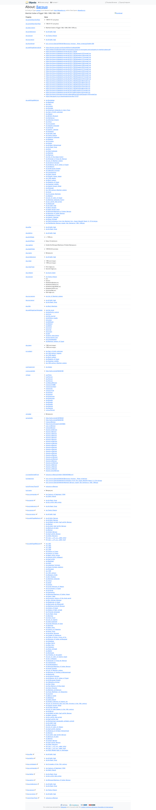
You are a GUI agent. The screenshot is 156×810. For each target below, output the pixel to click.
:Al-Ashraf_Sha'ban (52, 163)
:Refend (49, 324)
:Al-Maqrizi (50, 166)
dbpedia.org (81, 10)
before (29, 233)
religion (29, 273)
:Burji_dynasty (51, 207)
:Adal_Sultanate (51, 151)
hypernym (30, 367)
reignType (30, 267)
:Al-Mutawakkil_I (52, 664)
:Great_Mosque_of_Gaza (54, 623)
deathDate (30, 249)
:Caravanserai (51, 172)
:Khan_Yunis (50, 631)
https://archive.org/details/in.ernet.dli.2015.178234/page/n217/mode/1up (68, 69)
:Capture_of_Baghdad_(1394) (55, 494)
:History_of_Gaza (52, 551)
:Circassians (50, 124)
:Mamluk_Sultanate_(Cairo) (55, 200)
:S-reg (48, 330)
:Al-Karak (49, 128)
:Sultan (49, 143)
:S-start (49, 332)
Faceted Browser (112, 2)
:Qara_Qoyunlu (51, 688)
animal (38, 10)
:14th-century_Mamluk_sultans (56, 190)
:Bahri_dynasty (51, 715)
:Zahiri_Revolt (51, 174)
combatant (31, 764)
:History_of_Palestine (53, 629)
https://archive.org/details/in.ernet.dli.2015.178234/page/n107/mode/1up (68, 53)
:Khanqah (50, 188)
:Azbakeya (50, 641)
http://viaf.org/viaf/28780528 (54, 418)
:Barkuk (49, 524)
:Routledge (50, 100)
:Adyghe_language (52, 126)
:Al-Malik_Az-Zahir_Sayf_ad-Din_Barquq (59, 522)
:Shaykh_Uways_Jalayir (54, 176)
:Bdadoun (50, 698)
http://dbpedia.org (59, 10)
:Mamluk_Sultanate (53, 579)
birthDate (30, 237)
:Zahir (48, 563)
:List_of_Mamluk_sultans (54, 161)
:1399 (48, 571)
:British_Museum (52, 116)
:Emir (48, 149)
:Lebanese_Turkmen (53, 565)
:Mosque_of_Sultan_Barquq (55, 213)
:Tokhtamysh (51, 662)
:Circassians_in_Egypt (53, 588)
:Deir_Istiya (50, 684)
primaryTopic (32, 798)
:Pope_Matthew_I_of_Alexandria (56, 692)
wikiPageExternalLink (33, 47)
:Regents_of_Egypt (52, 182)
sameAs (30, 371)
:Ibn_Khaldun (51, 577)
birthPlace (30, 241)
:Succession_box (52, 337)
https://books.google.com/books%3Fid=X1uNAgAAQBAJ (63, 47)
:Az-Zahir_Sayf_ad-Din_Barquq (56, 526)
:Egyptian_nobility (52, 184)
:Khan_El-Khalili (51, 219)
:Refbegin (50, 322)
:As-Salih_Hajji (51, 205)
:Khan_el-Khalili (51, 649)
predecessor (31, 32)
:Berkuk (49, 530)
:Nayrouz (49, 155)
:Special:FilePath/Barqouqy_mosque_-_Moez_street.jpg (66, 478)
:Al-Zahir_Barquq (52, 518)
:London (49, 106)
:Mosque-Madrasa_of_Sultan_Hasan (58, 594)
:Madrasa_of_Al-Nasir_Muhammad (57, 731)
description (30, 28)
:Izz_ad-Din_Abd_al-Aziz (54, 202)
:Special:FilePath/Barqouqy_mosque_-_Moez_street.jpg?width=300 (70, 44)
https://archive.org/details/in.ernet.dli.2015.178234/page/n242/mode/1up (68, 73)
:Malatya (49, 139)
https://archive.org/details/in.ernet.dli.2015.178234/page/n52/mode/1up (68, 85)
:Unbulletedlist (51, 339)
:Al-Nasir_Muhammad (53, 145)
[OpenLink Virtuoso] (64, 805)
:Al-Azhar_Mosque (52, 633)
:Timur (49, 122)
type (28, 375)
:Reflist (49, 326)
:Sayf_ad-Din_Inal (52, 719)
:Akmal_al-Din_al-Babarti (54, 557)
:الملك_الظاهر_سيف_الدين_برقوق (56, 540)
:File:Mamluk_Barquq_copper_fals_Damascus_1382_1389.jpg (65, 223)
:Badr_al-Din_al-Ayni (53, 555)
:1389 (48, 547)
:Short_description (52, 335)
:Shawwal (50, 131)
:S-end (49, 328)
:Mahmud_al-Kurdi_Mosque (55, 606)
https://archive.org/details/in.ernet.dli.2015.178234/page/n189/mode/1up (68, 65)
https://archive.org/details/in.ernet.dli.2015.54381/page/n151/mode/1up (68, 90)
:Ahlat (48, 583)
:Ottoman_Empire (52, 120)
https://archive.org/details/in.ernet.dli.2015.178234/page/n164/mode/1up (68, 63)
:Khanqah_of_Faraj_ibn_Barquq (56, 159)
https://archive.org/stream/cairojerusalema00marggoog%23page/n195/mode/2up (71, 94)
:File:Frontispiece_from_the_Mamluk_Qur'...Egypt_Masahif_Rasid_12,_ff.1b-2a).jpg (71, 221)
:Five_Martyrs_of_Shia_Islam (55, 686)
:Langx (49, 320)
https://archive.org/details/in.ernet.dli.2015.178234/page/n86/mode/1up (68, 88)
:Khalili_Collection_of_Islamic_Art (57, 701)
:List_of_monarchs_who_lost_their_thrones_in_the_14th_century (66, 703)
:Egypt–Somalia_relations (54, 567)
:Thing (49, 375)
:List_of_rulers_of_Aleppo (54, 727)
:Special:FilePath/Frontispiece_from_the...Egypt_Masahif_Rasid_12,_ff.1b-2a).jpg (74, 480)
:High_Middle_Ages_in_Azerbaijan (57, 750)
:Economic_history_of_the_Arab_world (58, 598)
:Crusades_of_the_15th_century (56, 764)
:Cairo (48, 104)
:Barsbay (49, 616)
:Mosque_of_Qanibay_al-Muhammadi (58, 672)
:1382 (48, 545)
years (29, 345)
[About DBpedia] (30, 2)
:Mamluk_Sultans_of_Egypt (55, 341)
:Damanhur (50, 592)
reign (28, 261)
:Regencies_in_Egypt (53, 602)
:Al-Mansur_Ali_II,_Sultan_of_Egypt (57, 165)
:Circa (48, 314)
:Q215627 (51, 387)
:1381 (48, 544)
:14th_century (51, 573)
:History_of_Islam (52, 553)
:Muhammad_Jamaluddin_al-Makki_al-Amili (60, 721)
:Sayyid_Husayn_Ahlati (53, 186)
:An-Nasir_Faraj (51, 147)
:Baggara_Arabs (51, 575)
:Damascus (50, 118)
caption (29, 245)
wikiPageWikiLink (32, 100)
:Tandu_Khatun (51, 36)
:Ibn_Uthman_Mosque (53, 600)
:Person (49, 377)
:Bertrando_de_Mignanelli (55, 604)
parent (30, 500)
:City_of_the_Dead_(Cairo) (54, 157)
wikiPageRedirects (34, 518)
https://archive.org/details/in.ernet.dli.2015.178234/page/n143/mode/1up (68, 61)
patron (30, 780)
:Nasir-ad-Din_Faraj (52, 209)
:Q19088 (50, 385)
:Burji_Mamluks (51, 306)
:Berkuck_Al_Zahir (52, 528)
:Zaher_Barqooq (52, 536)
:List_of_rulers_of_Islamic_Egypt (56, 657)
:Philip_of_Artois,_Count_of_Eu (56, 637)
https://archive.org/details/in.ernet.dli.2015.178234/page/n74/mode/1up (68, 86)
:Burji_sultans (51, 180)
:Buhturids (50, 674)
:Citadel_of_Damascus (53, 635)
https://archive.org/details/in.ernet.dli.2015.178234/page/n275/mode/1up (68, 79)
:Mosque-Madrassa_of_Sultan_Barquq (58, 211)
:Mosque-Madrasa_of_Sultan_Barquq (58, 666)
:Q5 (49, 388)
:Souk (48, 192)
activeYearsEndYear (33, 20)
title (28, 306)
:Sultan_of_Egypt (52, 608)
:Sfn (48, 333)
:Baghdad (50, 102)
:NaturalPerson (51, 383)
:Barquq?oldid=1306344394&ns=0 (59, 475)
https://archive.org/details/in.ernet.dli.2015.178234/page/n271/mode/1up (68, 77)
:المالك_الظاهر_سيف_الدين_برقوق (56, 538)
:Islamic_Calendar (52, 217)
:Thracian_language (53, 612)
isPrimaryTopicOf (32, 486)
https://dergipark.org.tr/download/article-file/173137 (62, 96)
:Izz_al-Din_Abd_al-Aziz (53, 502)
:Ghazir (49, 584)
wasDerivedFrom (32, 475)
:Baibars (49, 196)
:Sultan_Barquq (51, 532)
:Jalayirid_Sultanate (52, 137)
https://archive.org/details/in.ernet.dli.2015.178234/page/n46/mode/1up (68, 81)
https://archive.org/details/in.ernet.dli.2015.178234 (61, 51)
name (29, 253)
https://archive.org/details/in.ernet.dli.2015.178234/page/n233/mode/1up (68, 71)
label (28, 414)
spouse (29, 36)
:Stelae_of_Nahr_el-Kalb (54, 610)
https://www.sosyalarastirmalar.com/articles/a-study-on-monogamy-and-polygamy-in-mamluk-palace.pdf (78, 49)
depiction (30, 478)
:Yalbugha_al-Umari (53, 170)
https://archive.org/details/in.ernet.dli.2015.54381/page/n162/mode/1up (68, 92)
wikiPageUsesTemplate (34, 310)
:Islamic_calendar (52, 129)
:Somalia (49, 108)
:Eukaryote (50, 396)
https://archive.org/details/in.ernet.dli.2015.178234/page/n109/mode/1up (68, 55)
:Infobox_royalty (52, 318)
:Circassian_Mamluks (53, 194)
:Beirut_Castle (51, 696)
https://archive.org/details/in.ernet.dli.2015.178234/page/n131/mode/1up (68, 59)
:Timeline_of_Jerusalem (54, 655)
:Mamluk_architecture (53, 690)
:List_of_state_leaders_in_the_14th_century (60, 709)
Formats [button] (54, 2)
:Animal (49, 392)
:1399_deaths (51, 178)
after (28, 227)
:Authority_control (52, 312)
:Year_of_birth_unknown (54, 112)
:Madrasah (50, 204)
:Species (49, 406)
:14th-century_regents (53, 353)
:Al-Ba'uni (49, 711)
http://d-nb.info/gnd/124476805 (55, 424)
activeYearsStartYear (33, 24)
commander (32, 494)
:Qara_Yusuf (50, 618)
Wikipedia (63, 807)
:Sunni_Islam (50, 273)
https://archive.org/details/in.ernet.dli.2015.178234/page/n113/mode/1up (68, 57)
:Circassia (50, 141)
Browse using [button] (43, 2)
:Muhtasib (50, 653)
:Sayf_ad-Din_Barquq (53, 534)
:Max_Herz (50, 645)
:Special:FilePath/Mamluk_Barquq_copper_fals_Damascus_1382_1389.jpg (72, 482)
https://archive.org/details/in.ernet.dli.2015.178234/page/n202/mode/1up (68, 67)
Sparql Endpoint (125, 2)
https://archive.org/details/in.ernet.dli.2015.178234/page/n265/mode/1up (68, 75)
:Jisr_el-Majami (51, 659)
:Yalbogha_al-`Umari (53, 215)
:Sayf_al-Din (50, 559)
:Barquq (50, 422)
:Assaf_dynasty (51, 668)
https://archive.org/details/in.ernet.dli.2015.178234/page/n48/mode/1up (68, 83)
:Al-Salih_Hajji (51, 32)
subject (29, 351)
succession (30, 296)
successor (30, 40)
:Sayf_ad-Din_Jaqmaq (53, 729)
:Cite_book (50, 310)
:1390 (48, 549)
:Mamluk (49, 153)
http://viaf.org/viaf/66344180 (54, 371)
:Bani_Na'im (50, 643)
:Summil (49, 694)
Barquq (42, 7)
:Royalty (49, 400)
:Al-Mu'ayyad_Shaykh (53, 168)
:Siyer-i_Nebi (50, 596)
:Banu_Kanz (50, 627)
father (30, 774)
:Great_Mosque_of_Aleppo (55, 586)
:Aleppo (49, 114)
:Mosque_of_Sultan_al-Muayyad (56, 639)
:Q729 (50, 390)
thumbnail (30, 44)
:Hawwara (50, 647)
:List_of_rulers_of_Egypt (54, 198)
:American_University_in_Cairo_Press (58, 110)
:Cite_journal (50, 316)
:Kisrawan (50, 569)
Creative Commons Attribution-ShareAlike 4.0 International (97, 807)
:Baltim (49, 651)
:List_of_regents (51, 620)
